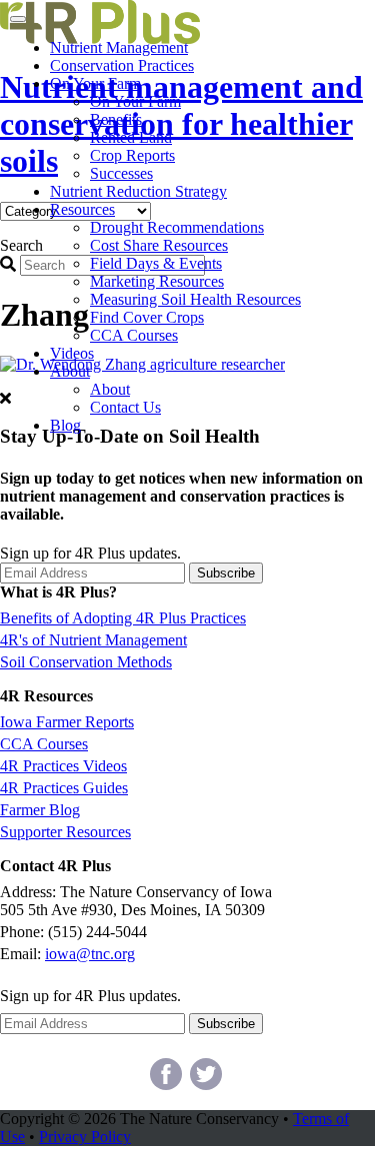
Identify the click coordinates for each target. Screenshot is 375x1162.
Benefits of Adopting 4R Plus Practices (123, 617)
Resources (82, 209)
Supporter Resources (65, 831)
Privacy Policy (85, 1136)
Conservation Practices (122, 65)
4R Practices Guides (64, 787)
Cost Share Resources (159, 245)
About (70, 371)
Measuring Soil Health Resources (195, 299)
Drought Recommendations (177, 227)
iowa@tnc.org (90, 953)
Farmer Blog (40, 809)
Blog (65, 425)
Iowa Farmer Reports (67, 721)
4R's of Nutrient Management (93, 639)
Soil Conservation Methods (86, 661)
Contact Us (125, 407)
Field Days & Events (156, 263)
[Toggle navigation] (18, 19)
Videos (72, 353)
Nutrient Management (119, 47)
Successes (121, 173)
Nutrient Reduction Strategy (138, 191)
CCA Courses (134, 335)
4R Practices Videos (63, 765)
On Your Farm (95, 83)
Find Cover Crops (147, 317)
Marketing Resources (157, 281)
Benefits (116, 119)
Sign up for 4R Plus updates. (90, 553)
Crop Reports (132, 155)
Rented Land (131, 137)
